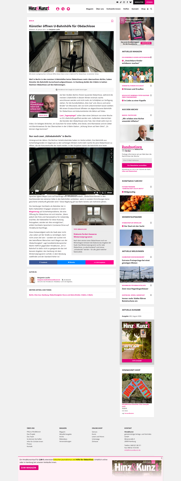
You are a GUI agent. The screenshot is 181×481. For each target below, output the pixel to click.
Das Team (30, 437)
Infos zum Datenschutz (129, 171)
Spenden (149, 2)
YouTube (117, 2)
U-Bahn (90, 295)
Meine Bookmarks (68, 8)
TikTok (120, 2)
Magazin (89, 9)
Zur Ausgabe (137, 361)
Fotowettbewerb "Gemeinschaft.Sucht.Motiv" (133, 187)
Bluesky (130, 2)
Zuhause (95, 441)
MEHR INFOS (43, 115)
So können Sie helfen (34, 439)
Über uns (100, 9)
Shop (143, 9)
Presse (29, 444)
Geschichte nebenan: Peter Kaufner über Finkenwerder (135, 96)
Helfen (126, 9)
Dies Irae (37, 295)
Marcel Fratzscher (129, 115)
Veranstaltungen (65, 441)
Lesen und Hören (98, 437)
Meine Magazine (63, 8)
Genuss (94, 432)
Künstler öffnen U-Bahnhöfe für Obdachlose (62, 26)
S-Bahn (84, 295)
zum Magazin (28, 467)
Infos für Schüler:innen (35, 441)
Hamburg (45, 295)
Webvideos (63, 439)
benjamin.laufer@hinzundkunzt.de (48, 280)
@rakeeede (67, 280)
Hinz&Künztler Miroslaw (131, 223)
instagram (124, 2)
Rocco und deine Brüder (71, 295)
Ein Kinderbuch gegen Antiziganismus (136, 57)
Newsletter (139, 2)
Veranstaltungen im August (133, 86)
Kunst (94, 434)
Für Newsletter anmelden (137, 165)
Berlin (31, 295)
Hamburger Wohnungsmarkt (133, 257)
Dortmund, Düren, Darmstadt (133, 295)
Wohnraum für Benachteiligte (134, 285)
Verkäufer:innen (113, 9)
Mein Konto (57, 8)
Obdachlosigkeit (55, 295)
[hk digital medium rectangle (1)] (137, 45)
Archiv (61, 437)
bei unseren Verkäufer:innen (45, 462)
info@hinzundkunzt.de (132, 450)
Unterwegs (96, 439)
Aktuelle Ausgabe (65, 434)
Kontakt (135, 9)
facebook (127, 2)
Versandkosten (129, 413)
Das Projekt (31, 434)
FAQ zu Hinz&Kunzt (34, 432)
